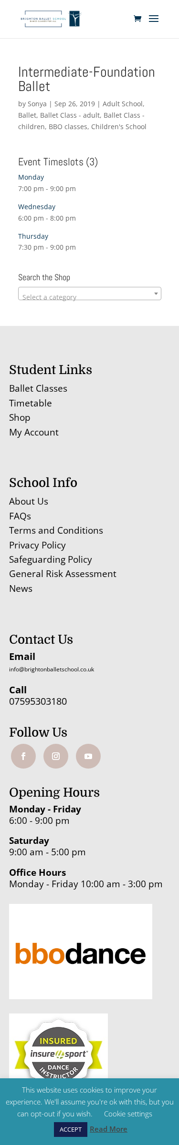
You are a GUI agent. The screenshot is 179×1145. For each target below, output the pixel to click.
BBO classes (68, 126)
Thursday (33, 236)
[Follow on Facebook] (23, 756)
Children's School (119, 126)
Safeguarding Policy (50, 559)
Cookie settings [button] (128, 1113)
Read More (108, 1129)
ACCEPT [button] (71, 1129)
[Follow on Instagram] (55, 756)
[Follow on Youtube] (88, 756)
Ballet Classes (38, 388)
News (20, 588)
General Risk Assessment (64, 573)
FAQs (20, 516)
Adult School (123, 103)
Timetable (30, 403)
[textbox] (90, 297)
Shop (20, 417)
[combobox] (89, 293)
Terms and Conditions (56, 530)
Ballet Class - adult (70, 115)
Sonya (37, 103)
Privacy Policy (37, 545)
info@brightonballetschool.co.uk (51, 669)
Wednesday (36, 206)
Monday (31, 177)
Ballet (27, 115)
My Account (34, 432)
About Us (28, 501)
